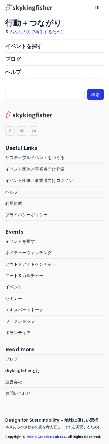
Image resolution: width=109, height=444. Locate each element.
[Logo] (29, 7)
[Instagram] (21, 131)
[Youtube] (33, 131)
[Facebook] (10, 131)
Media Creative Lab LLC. (47, 437)
